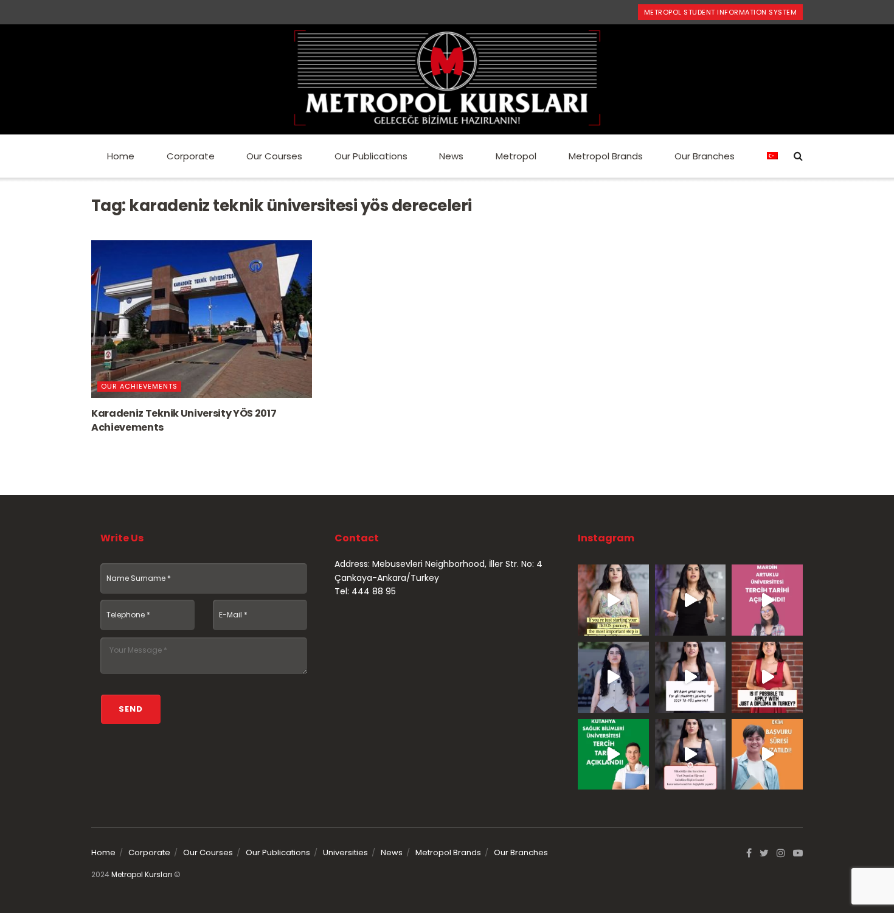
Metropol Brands (606, 156)
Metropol (516, 156)
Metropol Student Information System (720, 12)
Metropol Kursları (141, 874)
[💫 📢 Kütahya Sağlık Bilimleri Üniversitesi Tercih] (613, 754)
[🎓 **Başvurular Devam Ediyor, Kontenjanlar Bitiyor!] (613, 677)
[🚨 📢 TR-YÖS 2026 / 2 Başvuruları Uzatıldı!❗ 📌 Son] (767, 754)
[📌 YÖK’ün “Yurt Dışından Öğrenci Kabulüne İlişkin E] (690, 754)
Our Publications (370, 156)
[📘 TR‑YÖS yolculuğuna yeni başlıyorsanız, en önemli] (613, 600)
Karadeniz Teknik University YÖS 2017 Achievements (183, 420)
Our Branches (704, 156)
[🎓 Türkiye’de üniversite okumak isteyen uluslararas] (767, 677)
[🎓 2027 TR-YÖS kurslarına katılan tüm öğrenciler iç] (690, 677)
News (451, 156)
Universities (345, 852)
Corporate (191, 156)
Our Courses (274, 156)
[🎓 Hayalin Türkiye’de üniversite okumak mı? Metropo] (690, 600)
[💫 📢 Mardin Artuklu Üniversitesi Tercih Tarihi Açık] (767, 600)
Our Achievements (139, 386)
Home (120, 156)
